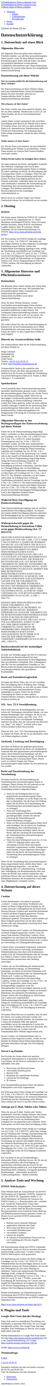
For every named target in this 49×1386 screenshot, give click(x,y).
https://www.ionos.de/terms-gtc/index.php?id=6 (21, 1304)
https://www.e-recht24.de (19, 1347)
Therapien (11, 12)
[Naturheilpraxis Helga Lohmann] (18, 3)
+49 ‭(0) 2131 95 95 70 (18, 361)
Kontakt (10, 24)
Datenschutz (12, 1379)
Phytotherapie (18, 19)
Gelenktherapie (18, 16)
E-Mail (4, 1358)
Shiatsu (15, 14)
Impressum (11, 1376)
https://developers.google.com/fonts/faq (26, 1338)
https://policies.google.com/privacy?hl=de (19, 1343)
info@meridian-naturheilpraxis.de (22, 364)
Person (9, 21)
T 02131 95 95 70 (9, 1362)
